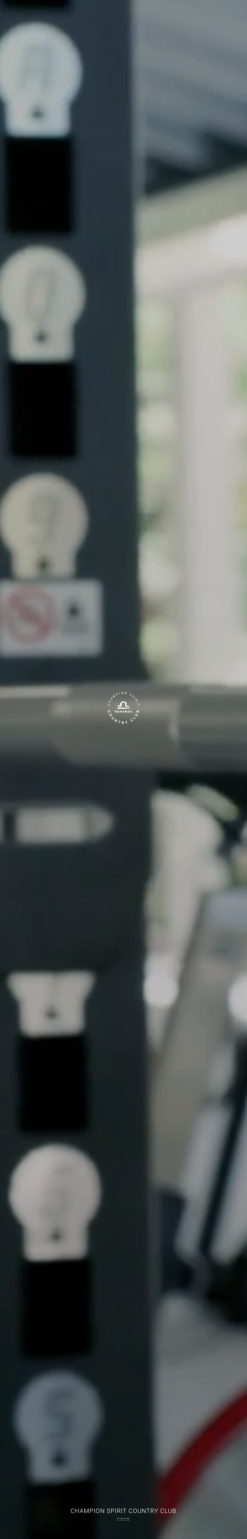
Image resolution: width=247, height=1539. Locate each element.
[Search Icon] (234, 5)
